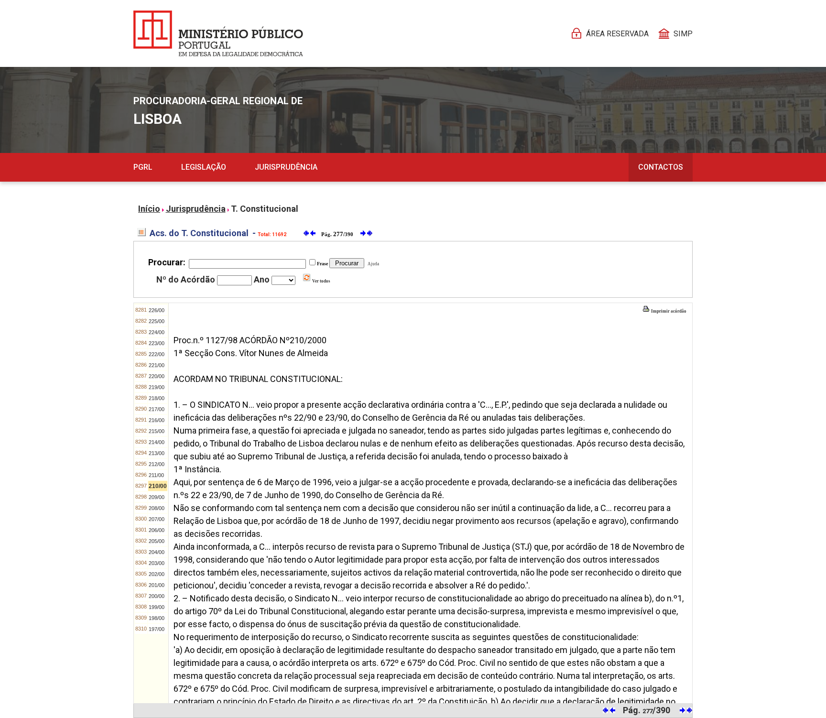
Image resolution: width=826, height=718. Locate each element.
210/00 (158, 486)
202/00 (156, 574)
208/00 (156, 508)
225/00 (156, 321)
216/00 (156, 420)
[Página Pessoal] (218, 33)
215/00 (156, 431)
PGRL (142, 167)
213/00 (156, 453)
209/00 (156, 497)
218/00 (156, 398)
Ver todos (320, 281)
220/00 (156, 376)
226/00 (156, 310)
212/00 (156, 464)
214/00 (156, 442)
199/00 (156, 607)
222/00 (156, 354)
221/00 (156, 365)
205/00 (156, 541)
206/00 (156, 530)
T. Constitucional (264, 209)
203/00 (156, 563)
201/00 (156, 585)
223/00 (156, 343)
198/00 (156, 618)
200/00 (156, 596)
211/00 (156, 475)
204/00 (156, 552)
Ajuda (372, 263)
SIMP (683, 33)
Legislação (203, 167)
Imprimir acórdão (668, 311)
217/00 (156, 409)
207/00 (156, 519)
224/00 (156, 332)
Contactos (660, 167)
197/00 (156, 629)
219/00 (156, 387)
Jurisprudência (286, 167)
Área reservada (617, 33)
